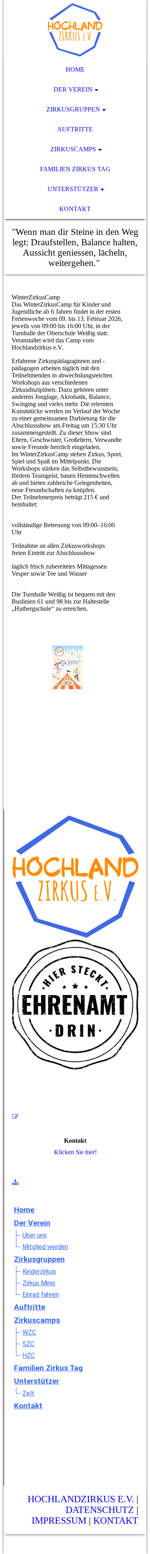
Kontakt (75, 208)
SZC (28, 1344)
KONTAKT (115, 1520)
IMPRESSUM (59, 1520)
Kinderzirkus (39, 1271)
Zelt (28, 1393)
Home (75, 69)
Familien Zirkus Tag (75, 169)
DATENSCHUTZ (100, 1510)
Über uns (34, 1235)
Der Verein (73, 89)
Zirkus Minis (38, 1283)
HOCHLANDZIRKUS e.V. (81, 1499)
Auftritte (75, 129)
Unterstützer (73, 189)
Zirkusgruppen (73, 109)
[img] (75, 30)
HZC (28, 1355)
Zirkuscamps (73, 149)
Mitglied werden (45, 1247)
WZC (29, 1332)
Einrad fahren (40, 1294)
